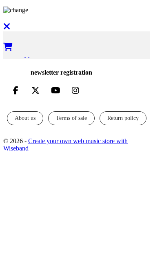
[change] (76, 10)
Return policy (123, 118)
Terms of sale (71, 118)
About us (25, 118)
